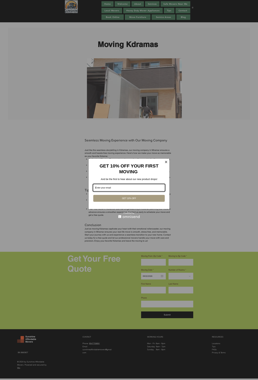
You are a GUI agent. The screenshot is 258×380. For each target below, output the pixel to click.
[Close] (166, 162)
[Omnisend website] (129, 215)
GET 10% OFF (129, 198)
